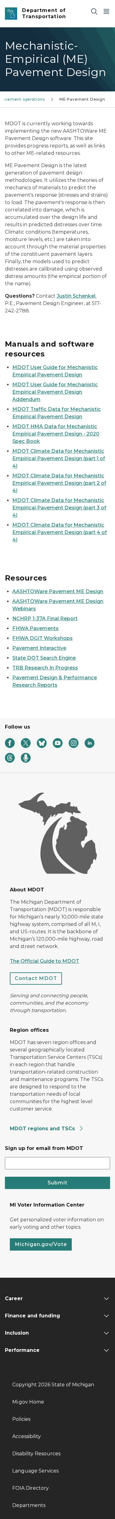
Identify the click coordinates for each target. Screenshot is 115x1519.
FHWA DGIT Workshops (42, 638)
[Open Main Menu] (106, 11)
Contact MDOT (36, 978)
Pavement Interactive (39, 648)
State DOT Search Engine (44, 658)
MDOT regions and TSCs (43, 1128)
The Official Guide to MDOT (44, 961)
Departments (28, 1505)
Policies (21, 1419)
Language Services (35, 1471)
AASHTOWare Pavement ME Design (57, 591)
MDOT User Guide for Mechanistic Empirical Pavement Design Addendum (55, 392)
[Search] (94, 11)
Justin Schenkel (76, 296)
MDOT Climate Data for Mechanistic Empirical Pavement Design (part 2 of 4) (59, 483)
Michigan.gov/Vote (41, 1244)
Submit (57, 1183)
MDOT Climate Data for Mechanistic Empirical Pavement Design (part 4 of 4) (59, 532)
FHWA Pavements (35, 628)
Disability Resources (36, 1454)
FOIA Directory (30, 1488)
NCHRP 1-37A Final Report (45, 618)
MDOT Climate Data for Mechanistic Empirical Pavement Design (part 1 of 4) (58, 458)
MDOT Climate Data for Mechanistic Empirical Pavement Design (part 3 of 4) (59, 507)
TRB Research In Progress (45, 668)
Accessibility (26, 1436)
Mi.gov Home (28, 1402)
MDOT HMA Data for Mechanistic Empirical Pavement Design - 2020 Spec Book (55, 434)
